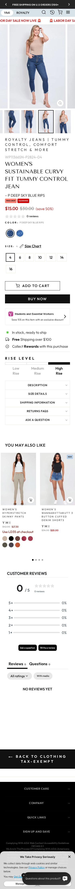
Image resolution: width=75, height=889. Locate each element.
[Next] (67, 4)
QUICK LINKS (36, 817)
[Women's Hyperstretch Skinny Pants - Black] (11, 538)
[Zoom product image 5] (46, 121)
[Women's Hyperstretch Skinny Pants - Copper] (17, 545)
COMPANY (36, 803)
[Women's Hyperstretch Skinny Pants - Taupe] (4, 538)
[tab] (40, 664)
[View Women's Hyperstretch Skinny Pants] (18, 479)
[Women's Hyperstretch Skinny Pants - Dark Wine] (30, 538)
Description (37, 385)
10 (40, 257)
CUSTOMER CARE (36, 788)
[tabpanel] (37, 702)
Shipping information (37, 402)
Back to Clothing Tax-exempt (40, 759)
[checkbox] (43, 676)
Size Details (37, 394)
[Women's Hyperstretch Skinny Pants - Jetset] (11, 545)
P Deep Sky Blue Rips (10, 233)
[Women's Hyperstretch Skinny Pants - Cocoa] (17, 538)
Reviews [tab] (17, 663)
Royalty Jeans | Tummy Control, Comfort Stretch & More (37, 144)
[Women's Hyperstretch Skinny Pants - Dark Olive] (4, 545)
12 (51, 257)
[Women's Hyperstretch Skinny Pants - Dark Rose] (24, 538)
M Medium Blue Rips (20, 233)
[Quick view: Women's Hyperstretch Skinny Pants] (31, 500)
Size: (23, 246)
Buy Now (37, 299)
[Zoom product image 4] (29, 121)
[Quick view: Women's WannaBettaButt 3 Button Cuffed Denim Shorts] (70, 500)
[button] (33, 560)
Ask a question (37, 420)
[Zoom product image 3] (12, 121)
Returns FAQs (37, 411)
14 (62, 257)
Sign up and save (36, 831)
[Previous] (7, 4)
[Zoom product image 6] (63, 121)
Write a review (47, 647)
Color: (24, 222)
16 (10, 269)
